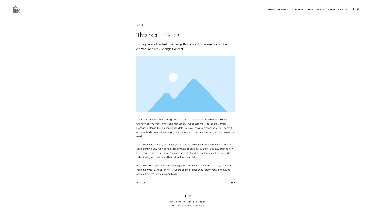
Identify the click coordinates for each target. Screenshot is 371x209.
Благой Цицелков (195, 205)
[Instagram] (358, 9)
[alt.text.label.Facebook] (353, 9)
